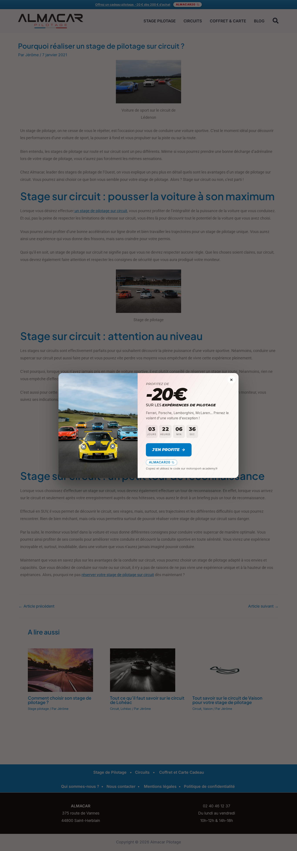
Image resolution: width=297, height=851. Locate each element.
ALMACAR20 (159, 462)
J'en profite (168, 449)
